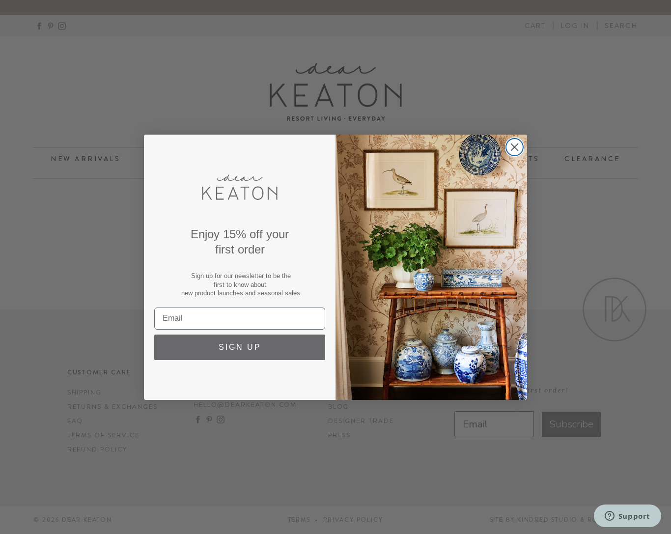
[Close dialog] (514, 147)
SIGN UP (240, 347)
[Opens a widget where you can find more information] (627, 517)
